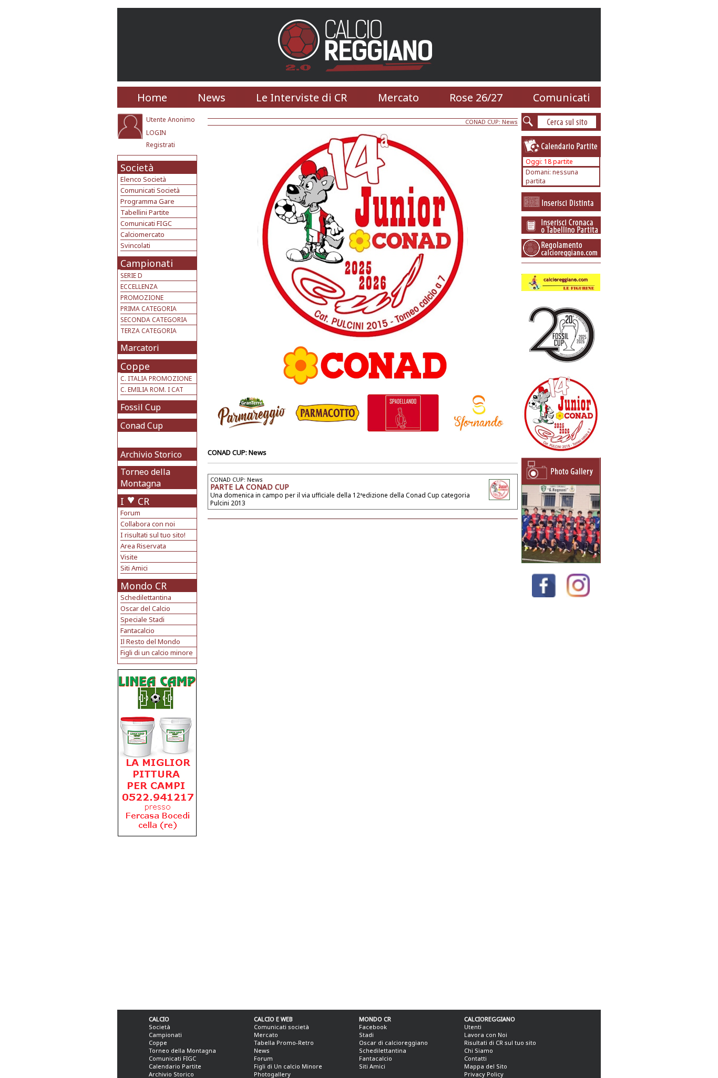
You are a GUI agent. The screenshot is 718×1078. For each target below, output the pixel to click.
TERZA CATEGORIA (148, 330)
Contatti (475, 1058)
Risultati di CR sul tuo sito (500, 1042)
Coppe (135, 366)
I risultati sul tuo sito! (153, 535)
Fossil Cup (140, 407)
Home (152, 97)
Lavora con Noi (485, 1035)
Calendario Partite (175, 1066)
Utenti (472, 1027)
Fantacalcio (137, 630)
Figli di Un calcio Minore (288, 1066)
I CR (134, 501)
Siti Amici (134, 568)
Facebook (373, 1027)
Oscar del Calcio (145, 608)
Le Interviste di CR (301, 97)
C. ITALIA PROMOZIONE (156, 378)
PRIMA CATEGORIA (148, 308)
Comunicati (561, 97)
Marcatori (139, 348)
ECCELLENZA (139, 286)
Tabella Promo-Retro (284, 1042)
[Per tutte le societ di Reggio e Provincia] (157, 833)
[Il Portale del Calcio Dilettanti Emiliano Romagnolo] (359, 78)
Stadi (366, 1035)
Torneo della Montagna (145, 477)
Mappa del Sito (485, 1066)
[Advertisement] (158, 920)
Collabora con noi (147, 523)
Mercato (398, 97)
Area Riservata (143, 546)
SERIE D (131, 275)
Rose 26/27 (475, 97)
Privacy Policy (484, 1074)
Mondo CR (143, 585)
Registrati (160, 144)
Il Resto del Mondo (150, 641)
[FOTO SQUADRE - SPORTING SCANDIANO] (560, 560)
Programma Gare (147, 201)
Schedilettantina (145, 597)
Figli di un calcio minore (156, 652)
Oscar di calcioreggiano (393, 1042)
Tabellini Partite (144, 212)
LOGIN (156, 132)
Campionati (146, 263)
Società (136, 167)
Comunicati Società (150, 190)
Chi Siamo (478, 1050)
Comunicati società (281, 1027)
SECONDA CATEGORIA (153, 319)
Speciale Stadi (142, 619)
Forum (130, 512)
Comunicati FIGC (146, 223)
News (211, 97)
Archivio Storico (151, 454)
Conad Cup (141, 425)
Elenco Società (143, 179)
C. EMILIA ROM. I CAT (151, 389)
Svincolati (135, 245)
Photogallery (272, 1074)
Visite (129, 557)
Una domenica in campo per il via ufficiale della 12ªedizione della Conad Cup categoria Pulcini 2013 (340, 499)
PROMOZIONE (141, 297)
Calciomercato (142, 234)
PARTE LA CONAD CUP (249, 487)
